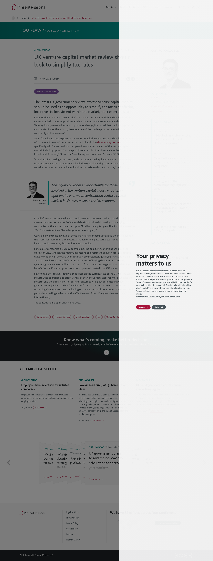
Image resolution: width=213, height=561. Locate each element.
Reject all (159, 307)
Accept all (143, 307)
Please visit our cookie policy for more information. (158, 296)
